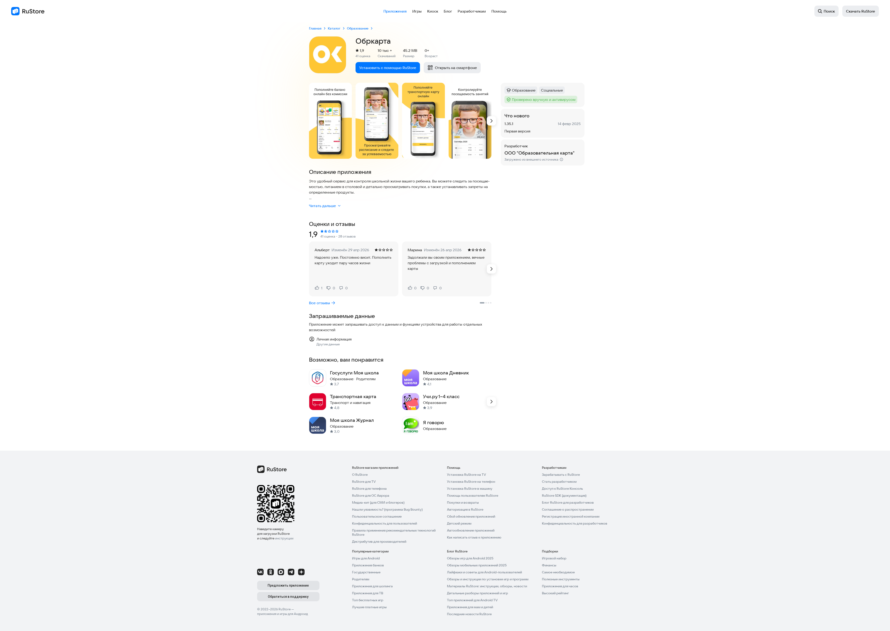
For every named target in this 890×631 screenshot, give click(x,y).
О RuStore (360, 474)
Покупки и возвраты (463, 502)
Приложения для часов (560, 586)
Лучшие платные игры (369, 607)
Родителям (360, 579)
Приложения (395, 11)
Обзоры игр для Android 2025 (470, 558)
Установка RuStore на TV (466, 474)
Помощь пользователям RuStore (472, 495)
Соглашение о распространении (568, 509)
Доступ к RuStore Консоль (562, 488)
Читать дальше (322, 205)
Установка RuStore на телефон (471, 481)
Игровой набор (554, 558)
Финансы (549, 565)
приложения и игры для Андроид (282, 614)
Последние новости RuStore (469, 614)
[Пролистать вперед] (491, 121)
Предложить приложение (288, 585)
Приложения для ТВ (367, 593)
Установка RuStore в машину (469, 488)
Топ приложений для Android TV (472, 600)
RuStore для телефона (369, 488)
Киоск (432, 11)
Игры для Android (366, 558)
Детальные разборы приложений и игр (477, 593)
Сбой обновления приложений (471, 516)
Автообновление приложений (470, 530)
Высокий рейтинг (555, 593)
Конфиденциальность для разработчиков (574, 523)
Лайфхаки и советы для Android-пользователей (484, 572)
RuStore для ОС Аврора (370, 495)
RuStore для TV (364, 481)
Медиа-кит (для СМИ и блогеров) (378, 502)
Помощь (499, 11)
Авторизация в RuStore (465, 509)
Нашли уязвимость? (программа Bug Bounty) (387, 509)
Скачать (860, 11)
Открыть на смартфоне (456, 67)
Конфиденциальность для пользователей (384, 523)
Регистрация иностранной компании (570, 516)
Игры (417, 11)
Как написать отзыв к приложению (474, 537)
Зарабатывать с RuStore (561, 474)
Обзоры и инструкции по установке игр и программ (487, 579)
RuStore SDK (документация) (564, 495)
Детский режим (459, 523)
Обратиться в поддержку (288, 596)
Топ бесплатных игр (367, 600)
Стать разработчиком (559, 481)
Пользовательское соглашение (377, 516)
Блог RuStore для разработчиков (568, 502)
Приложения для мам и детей (470, 607)
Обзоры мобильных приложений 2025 (477, 565)
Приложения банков (368, 565)
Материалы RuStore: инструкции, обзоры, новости (487, 586)
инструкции (284, 538)
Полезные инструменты (561, 579)
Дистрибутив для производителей (379, 541)
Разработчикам (472, 11)
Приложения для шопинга (372, 586)
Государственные (366, 572)
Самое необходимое (558, 572)
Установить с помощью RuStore (387, 67)
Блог (448, 11)
